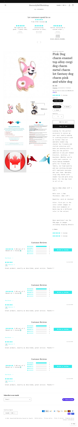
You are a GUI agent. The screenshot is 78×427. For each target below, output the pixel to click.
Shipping (55, 87)
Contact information (68, 419)
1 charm (56, 110)
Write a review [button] (62, 250)
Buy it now (63, 126)
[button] (5, 5)
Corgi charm (58, 100)
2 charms (57, 106)
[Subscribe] (29, 399)
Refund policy (38, 418)
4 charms (67, 106)
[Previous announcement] (4, 1)
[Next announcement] (73, 1)
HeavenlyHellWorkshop (16, 418)
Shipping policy (69, 418)
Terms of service (59, 418)
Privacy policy (48, 418)
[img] (39, 19)
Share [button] (55, 229)
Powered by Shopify (27, 418)
